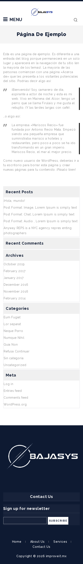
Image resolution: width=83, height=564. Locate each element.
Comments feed (16, 397)
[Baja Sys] (41, 11)
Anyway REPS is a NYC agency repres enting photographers (38, 230)
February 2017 (14, 271)
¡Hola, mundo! (14, 200)
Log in (8, 384)
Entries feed (13, 390)
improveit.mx (56, 556)
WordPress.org (15, 404)
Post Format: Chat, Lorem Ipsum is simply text (39, 214)
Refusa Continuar (17, 351)
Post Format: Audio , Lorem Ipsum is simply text (41, 221)
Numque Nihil (14, 337)
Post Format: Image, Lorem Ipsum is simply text (40, 207)
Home (16, 541)
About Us (37, 541)
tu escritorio (12, 165)
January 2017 (14, 278)
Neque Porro (13, 331)
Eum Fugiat (12, 317)
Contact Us (41, 546)
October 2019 (14, 264)
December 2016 (16, 284)
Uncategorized (15, 365)
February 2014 (15, 298)
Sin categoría (13, 358)
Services (60, 541)
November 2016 (16, 291)
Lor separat (12, 324)
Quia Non (11, 344)
